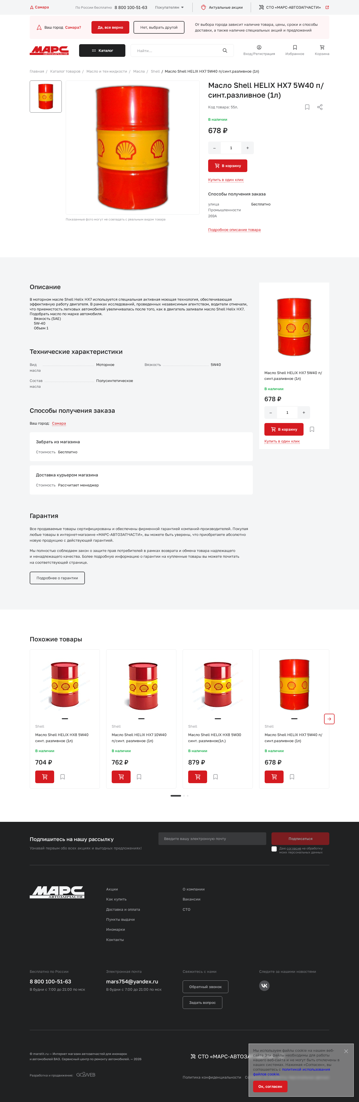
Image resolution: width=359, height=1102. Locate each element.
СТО (187, 909)
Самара (59, 423)
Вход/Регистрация (259, 54)
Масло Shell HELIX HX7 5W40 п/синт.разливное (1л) (293, 737)
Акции (112, 889)
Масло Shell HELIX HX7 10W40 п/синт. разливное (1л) (139, 737)
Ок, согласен (270, 1086)
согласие (294, 848)
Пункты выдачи (120, 919)
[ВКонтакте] (301, 113)
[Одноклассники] (309, 113)
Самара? (73, 27)
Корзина (322, 54)
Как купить (116, 899)
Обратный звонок (205, 986)
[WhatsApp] (318, 113)
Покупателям (167, 7)
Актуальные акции (226, 7)
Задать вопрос (202, 1002)
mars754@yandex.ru (132, 981)
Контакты (115, 939)
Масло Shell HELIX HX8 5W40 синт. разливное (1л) (62, 737)
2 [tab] (184, 796)
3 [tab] (187, 796)
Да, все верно (110, 27)
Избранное (294, 54)
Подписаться (300, 838)
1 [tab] (176, 796)
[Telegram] (293, 113)
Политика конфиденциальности (212, 1077)
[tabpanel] (65, 718)
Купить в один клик (226, 179)
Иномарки (115, 929)
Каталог (106, 50)
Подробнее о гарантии (57, 578)
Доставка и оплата (123, 909)
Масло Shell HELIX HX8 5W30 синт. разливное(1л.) (214, 737)
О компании (194, 889)
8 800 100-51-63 (131, 7)
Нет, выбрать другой (159, 27)
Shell (39, 726)
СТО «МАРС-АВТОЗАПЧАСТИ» (293, 7)
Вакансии (192, 899)
